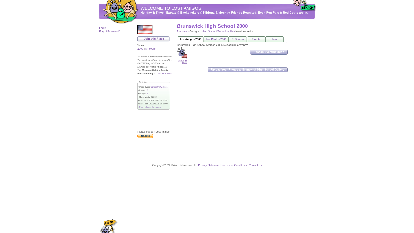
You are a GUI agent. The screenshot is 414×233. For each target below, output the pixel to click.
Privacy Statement (208, 165)
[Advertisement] (302, 88)
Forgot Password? (110, 31)
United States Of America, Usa (217, 31)
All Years (150, 48)
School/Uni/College (159, 87)
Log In (103, 28)
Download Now (164, 73)
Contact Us (255, 165)
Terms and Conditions (234, 165)
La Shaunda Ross (182, 60)
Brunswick (183, 31)
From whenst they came (150, 107)
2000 (140, 48)
